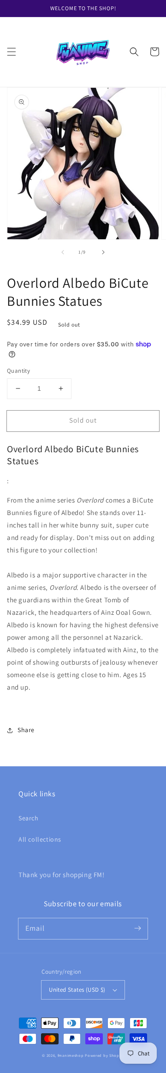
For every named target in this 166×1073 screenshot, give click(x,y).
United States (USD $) (77, 990)
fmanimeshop (71, 1055)
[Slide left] (63, 252)
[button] (11, 52)
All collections (39, 839)
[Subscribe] (137, 928)
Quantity (18, 371)
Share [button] (26, 730)
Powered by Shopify (104, 1055)
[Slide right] (103, 252)
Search (28, 818)
